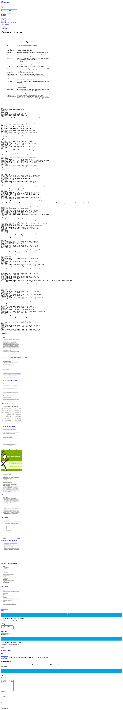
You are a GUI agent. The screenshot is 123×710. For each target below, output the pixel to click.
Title (2, 622)
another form (13, 677)
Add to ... (3, 20)
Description (5, 624)
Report (2, 656)
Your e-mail (3, 691)
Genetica (5, 28)
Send (6, 708)
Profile (2, 19)
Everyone (4, 631)
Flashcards (3, 13)
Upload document (5, 9)
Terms (5, 658)
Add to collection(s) (5, 22)
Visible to (3, 630)
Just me (4, 632)
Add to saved (13, 22)
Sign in (2, 620)
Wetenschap (6, 24)
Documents (3, 650)
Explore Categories (5, 2)
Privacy (2, 658)
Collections (8, 13)
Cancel (2, 708)
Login (2, 7)
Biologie (5, 26)
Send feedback (4, 666)
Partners (6, 656)
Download (3, 610)
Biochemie (5, 27)
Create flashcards (13, 9)
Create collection (4, 634)
